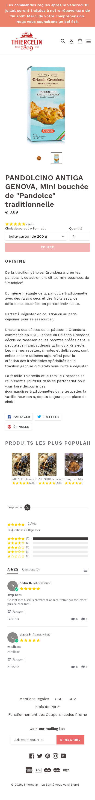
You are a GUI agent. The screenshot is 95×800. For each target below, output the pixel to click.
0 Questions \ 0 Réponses (24, 530)
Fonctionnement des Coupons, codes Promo (47, 714)
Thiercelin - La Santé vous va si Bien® (52, 784)
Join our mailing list (47, 729)
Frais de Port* (47, 706)
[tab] (12, 570)
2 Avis (29, 224)
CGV (72, 699)
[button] (17, 611)
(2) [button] (27, 538)
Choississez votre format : (25, 228)
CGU (59, 699)
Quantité (76, 228)
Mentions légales (34, 699)
